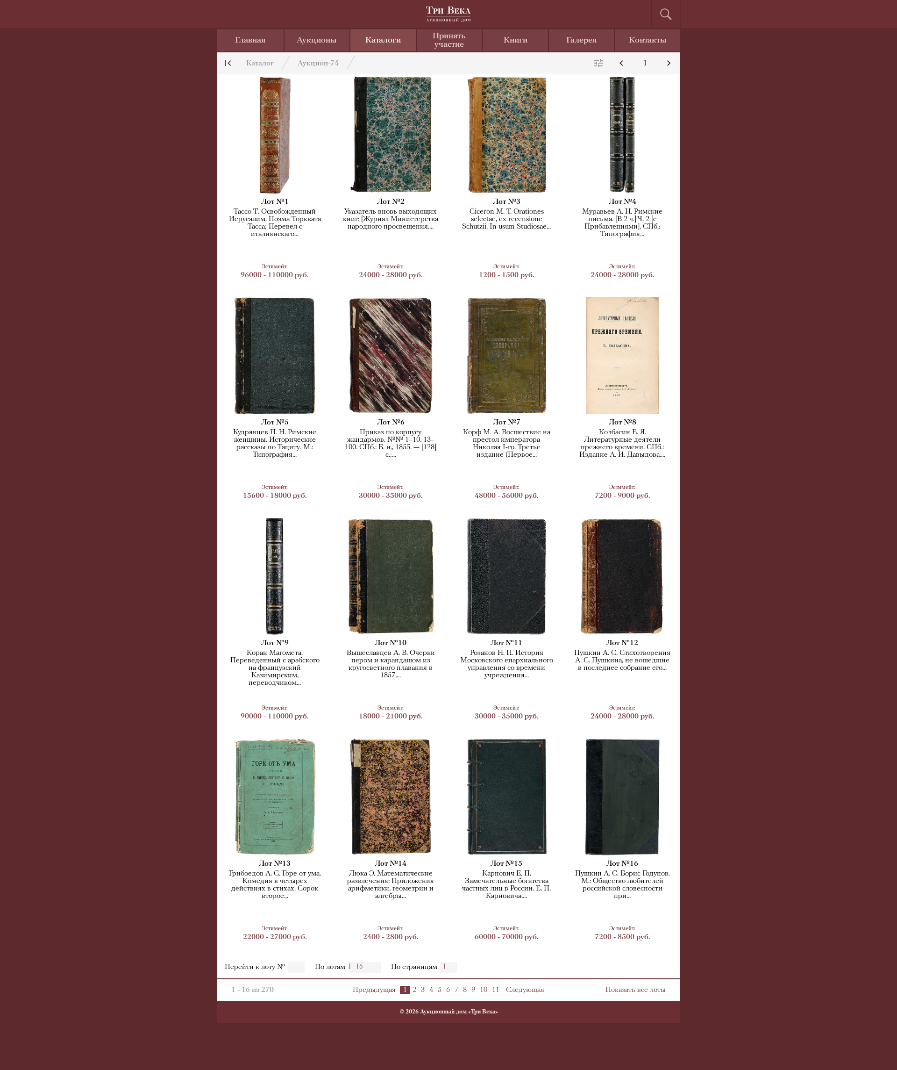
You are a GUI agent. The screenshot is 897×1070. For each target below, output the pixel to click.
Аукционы (317, 40)
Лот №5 (275, 422)
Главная (250, 40)
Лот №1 (275, 202)
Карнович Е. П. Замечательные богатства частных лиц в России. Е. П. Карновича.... (506, 885)
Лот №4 (622, 202)
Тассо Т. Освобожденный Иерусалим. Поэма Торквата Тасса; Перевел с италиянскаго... (275, 223)
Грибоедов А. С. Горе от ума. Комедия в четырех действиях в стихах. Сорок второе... (275, 885)
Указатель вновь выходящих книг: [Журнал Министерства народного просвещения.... (390, 219)
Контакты (648, 40)
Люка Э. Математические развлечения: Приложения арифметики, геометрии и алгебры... (390, 885)
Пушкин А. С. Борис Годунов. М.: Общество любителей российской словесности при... (622, 885)
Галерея (581, 40)
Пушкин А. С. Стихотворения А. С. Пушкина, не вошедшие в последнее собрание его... (622, 660)
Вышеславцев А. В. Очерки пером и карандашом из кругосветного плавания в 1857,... (391, 664)
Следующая (525, 990)
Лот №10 (390, 643)
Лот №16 (622, 864)
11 (495, 990)
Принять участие (449, 40)
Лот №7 (506, 422)
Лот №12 (622, 643)
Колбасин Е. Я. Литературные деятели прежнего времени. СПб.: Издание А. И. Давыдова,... (622, 444)
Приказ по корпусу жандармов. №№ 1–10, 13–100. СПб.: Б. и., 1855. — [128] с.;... (390, 444)
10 (483, 990)
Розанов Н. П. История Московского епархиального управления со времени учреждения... (506, 664)
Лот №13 (275, 864)
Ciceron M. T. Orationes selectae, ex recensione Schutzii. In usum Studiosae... (506, 219)
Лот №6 (391, 422)
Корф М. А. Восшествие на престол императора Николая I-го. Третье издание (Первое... (506, 444)
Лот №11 (506, 643)
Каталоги (383, 40)
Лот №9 (275, 643)
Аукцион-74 (318, 63)
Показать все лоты (635, 990)
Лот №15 (506, 864)
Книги (515, 40)
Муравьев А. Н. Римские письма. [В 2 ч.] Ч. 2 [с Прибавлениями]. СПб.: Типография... (622, 223)
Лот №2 (391, 202)
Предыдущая (374, 990)
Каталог (260, 63)
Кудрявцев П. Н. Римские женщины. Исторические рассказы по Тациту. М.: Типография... (274, 444)
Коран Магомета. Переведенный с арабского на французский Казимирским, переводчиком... (275, 668)
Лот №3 (506, 202)
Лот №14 (390, 864)
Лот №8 (622, 422)
